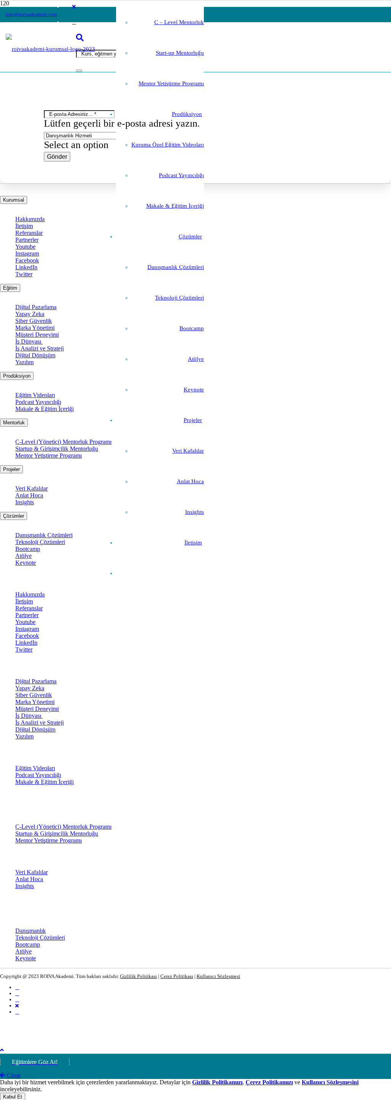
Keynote (25, 562)
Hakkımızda (30, 219)
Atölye (23, 555)
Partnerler (27, 239)
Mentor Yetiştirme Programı (48, 455)
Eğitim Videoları (35, 395)
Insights (24, 502)
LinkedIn (26, 267)
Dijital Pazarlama (36, 307)
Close (13, 1075)
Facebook (27, 260)
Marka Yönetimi (35, 327)
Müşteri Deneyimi (37, 334)
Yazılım (24, 362)
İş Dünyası (29, 341)
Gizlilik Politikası (138, 976)
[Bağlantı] (50, 49)
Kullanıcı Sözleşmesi (218, 976)
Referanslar (29, 233)
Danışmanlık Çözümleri (44, 535)
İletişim (24, 226)
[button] (2, 1050)
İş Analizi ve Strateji (39, 348)
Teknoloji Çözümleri (40, 542)
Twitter (23, 274)
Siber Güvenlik (33, 321)
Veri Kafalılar (31, 488)
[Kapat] (79, 71)
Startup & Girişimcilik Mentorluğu (56, 448)
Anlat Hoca (29, 495)
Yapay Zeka (29, 314)
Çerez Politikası (176, 976)
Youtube (25, 246)
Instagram (27, 253)
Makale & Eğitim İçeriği (44, 409)
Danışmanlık (30, 930)
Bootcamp (27, 549)
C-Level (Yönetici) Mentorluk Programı (63, 441)
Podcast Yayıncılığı (38, 402)
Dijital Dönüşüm (35, 355)
